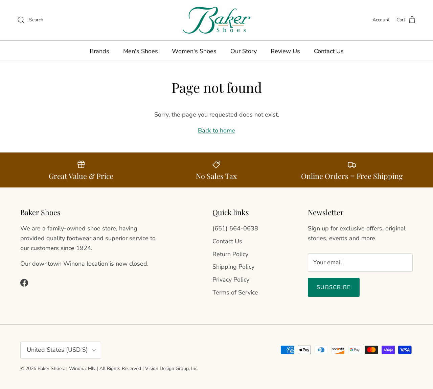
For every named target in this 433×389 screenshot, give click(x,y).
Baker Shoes (51, 368)
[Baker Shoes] (216, 20)
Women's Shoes (194, 51)
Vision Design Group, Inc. (171, 368)
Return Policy (230, 254)
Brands (99, 51)
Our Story (243, 51)
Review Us (285, 51)
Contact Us (329, 51)
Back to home (216, 130)
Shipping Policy (233, 267)
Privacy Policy (230, 279)
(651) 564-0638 (235, 228)
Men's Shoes (140, 51)
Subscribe (334, 287)
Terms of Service (235, 292)
